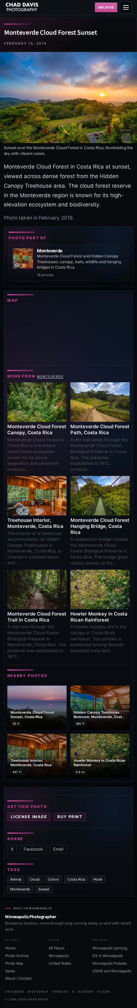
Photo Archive (17, 955)
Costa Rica (76, 879)
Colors (53, 879)
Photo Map (14, 963)
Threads (60, 991)
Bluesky (86, 991)
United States (60, 963)
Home (10, 948)
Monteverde (50, 376)
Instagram (37, 991)
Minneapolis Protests (109, 963)
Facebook (33, 849)
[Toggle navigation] (126, 7)
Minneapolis (59, 955)
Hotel (97, 879)
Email (58, 849)
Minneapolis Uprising (109, 948)
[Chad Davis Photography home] (48, 7)
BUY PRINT (69, 816)
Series (10, 971)
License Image (29, 816)
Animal (15, 879)
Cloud (35, 879)
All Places (56, 948)
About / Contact (18, 978)
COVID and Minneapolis (111, 971)
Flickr (103, 991)
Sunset (43, 889)
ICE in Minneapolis (107, 955)
